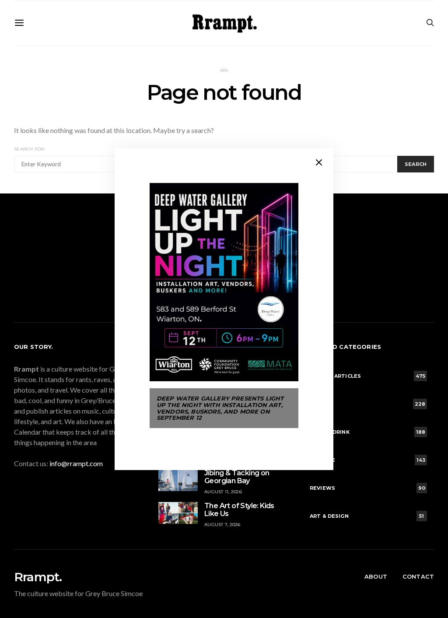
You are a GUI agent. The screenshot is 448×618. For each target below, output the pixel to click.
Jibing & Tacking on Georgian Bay (237, 477)
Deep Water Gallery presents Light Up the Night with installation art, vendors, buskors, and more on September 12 (220, 408)
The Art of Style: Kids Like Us (239, 510)
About (375, 576)
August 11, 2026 (223, 492)
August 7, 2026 (222, 524)
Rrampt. (38, 577)
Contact (418, 576)
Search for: (29, 149)
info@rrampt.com (76, 463)
